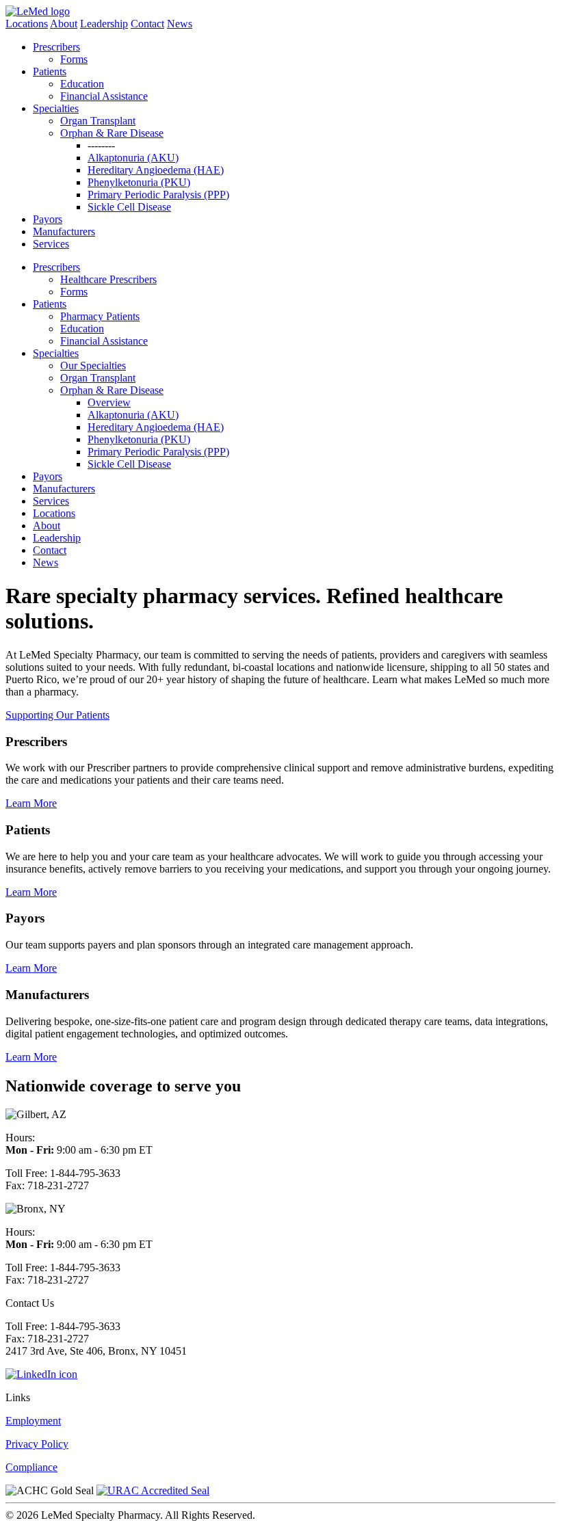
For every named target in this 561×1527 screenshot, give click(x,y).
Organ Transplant (97, 121)
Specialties (56, 108)
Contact (147, 23)
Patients (49, 71)
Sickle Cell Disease (129, 207)
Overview (109, 402)
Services (51, 244)
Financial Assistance (104, 96)
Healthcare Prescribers (108, 279)
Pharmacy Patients (100, 316)
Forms (74, 59)
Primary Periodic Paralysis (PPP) (158, 194)
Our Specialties (93, 365)
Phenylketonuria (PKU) (139, 182)
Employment (33, 1420)
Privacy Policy (36, 1444)
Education (82, 84)
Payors (47, 219)
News (179, 23)
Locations (26, 23)
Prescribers (56, 47)
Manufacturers (64, 231)
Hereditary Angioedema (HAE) (156, 170)
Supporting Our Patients (57, 715)
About (63, 23)
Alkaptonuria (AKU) (133, 157)
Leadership (104, 23)
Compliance (31, 1467)
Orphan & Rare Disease (112, 133)
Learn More (31, 803)
